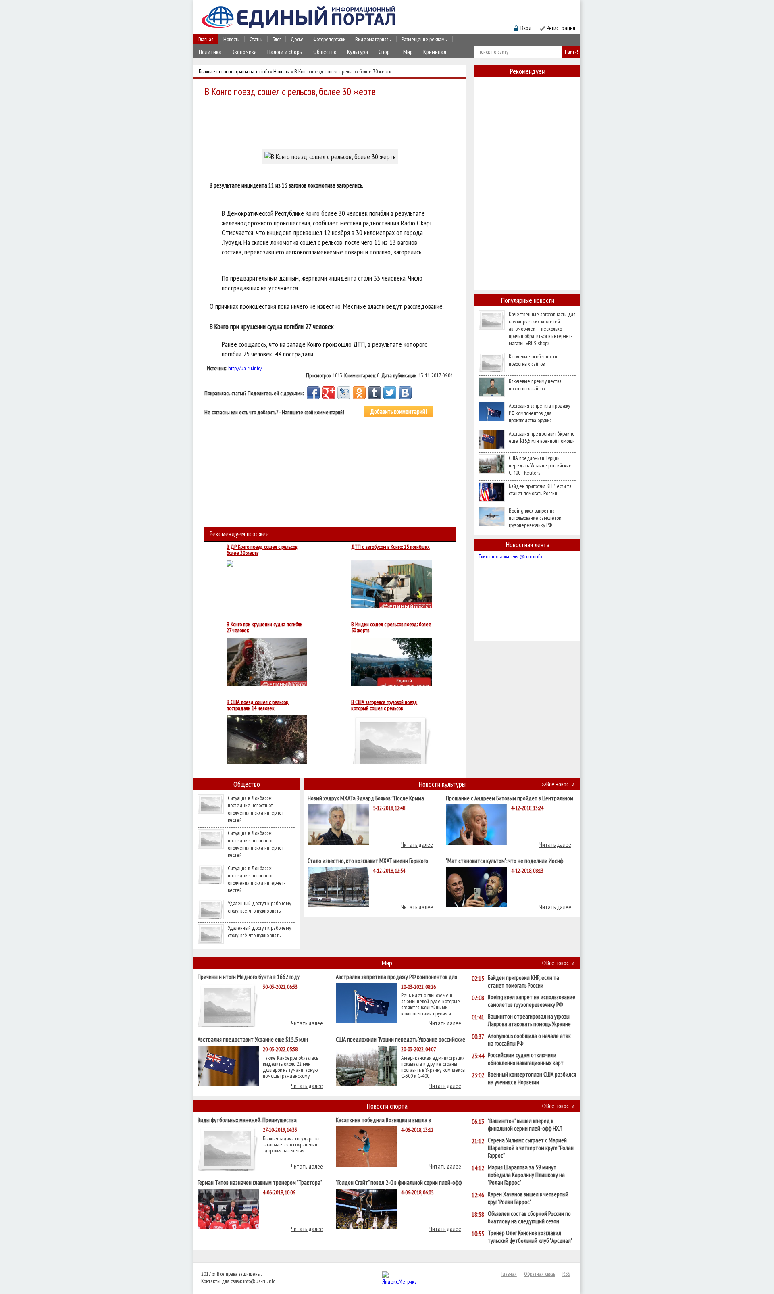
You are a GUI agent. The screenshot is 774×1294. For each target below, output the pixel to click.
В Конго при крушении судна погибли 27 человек (264, 627)
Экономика (244, 52)
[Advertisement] (332, 122)
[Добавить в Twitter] (389, 392)
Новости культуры (442, 784)
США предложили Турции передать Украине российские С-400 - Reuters (540, 465)
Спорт (386, 52)
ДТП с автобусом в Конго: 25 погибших (390, 547)
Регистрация (561, 28)
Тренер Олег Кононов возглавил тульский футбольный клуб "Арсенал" (530, 1236)
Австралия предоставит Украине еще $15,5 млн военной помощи (542, 437)
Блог (277, 39)
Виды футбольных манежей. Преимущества (247, 1119)
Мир (408, 52)
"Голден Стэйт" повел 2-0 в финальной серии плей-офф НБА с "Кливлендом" (399, 1182)
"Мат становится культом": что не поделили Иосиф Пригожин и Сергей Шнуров (504, 860)
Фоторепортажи (329, 39)
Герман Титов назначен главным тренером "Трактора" (260, 1182)
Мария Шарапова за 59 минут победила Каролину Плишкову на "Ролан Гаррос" (526, 1174)
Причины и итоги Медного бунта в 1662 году (249, 976)
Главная (206, 39)
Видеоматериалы (373, 39)
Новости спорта (387, 1106)
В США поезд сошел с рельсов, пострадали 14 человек (258, 705)
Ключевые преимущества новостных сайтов (535, 384)
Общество (325, 52)
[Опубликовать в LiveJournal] (343, 392)
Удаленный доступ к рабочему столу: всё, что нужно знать (259, 907)
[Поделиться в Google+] (328, 392)
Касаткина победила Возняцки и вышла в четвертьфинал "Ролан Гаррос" (383, 1119)
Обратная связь (539, 1273)
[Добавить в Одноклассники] (359, 392)
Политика (210, 52)
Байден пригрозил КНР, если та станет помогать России (540, 489)
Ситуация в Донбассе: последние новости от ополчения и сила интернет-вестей (256, 808)
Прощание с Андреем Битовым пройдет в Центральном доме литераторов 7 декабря (509, 797)
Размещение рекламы (425, 39)
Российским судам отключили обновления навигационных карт (526, 1059)
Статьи (256, 39)
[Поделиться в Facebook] (313, 392)
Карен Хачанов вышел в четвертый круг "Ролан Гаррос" (528, 1198)
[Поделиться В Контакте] (405, 392)
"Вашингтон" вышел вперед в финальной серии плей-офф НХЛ (525, 1124)
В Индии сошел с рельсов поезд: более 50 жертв (391, 627)
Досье (297, 39)
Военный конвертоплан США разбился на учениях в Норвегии (532, 1078)
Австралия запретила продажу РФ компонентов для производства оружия (539, 413)
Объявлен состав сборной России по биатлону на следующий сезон (529, 1217)
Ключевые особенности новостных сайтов (533, 360)
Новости (231, 39)
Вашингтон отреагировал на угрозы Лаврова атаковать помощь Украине (529, 1020)
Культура (357, 52)
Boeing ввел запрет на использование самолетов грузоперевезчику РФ (535, 518)
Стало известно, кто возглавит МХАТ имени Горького (368, 860)
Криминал (434, 52)
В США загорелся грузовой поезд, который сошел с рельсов (384, 705)
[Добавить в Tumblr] (374, 392)
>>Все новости (557, 784)
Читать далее (417, 844)
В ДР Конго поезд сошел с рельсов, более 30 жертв (262, 550)
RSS (566, 1273)
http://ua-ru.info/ (245, 368)
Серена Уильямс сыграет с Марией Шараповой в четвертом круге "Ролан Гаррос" (531, 1147)
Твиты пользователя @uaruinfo (510, 556)
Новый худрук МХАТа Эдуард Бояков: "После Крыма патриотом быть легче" (366, 797)
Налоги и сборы (285, 52)
